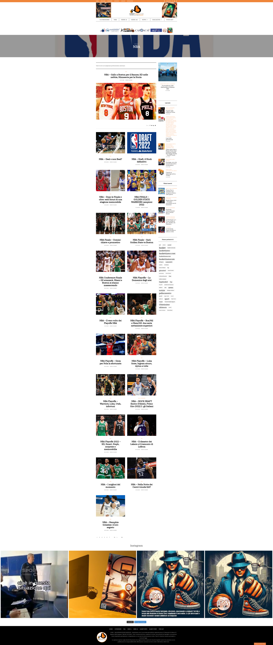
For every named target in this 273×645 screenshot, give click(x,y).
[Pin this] (155, 125)
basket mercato (171, 247)
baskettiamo (164, 251)
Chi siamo (103, 1)
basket (162, 248)
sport (167, 299)
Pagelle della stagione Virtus (170, 111)
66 (122, 537)
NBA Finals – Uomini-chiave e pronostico (110, 241)
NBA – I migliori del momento (110, 485)
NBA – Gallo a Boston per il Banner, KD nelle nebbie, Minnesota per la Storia (126, 76)
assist (169, 245)
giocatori (162, 270)
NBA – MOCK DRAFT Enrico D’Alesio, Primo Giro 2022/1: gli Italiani (141, 404)
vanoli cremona (162, 310)
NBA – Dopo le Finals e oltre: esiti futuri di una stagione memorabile (110, 199)
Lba (170, 276)
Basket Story (169, 197)
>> (117, 537)
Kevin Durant (168, 273)
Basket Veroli (173, 125)
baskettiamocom (165, 256)
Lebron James (162, 279)
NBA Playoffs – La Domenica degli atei (142, 279)
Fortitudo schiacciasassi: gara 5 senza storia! (170, 212)
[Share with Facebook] (150, 125)
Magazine (156, 19)
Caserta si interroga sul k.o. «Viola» (171, 174)
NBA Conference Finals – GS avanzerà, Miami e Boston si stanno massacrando (110, 281)
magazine (174, 197)
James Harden (171, 270)
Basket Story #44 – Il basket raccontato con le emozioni (171, 202)
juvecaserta (161, 273)
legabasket (163, 282)
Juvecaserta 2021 (169, 170)
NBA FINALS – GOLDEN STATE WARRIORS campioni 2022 (141, 200)
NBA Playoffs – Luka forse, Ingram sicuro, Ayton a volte (141, 363)
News (144, 19)
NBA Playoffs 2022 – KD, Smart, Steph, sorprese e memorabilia (110, 445)
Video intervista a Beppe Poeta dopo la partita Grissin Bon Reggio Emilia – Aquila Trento (171, 152)
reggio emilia (166, 296)
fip (168, 267)
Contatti (123, 1)
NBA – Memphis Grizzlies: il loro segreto (110, 525)
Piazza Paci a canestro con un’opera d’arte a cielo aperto (171, 192)
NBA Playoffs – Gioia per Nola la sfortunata (110, 362)
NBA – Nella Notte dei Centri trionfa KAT (141, 485)
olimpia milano (170, 290)
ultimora (163, 307)
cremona (166, 264)
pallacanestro (165, 293)
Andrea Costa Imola (170, 116)
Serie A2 (134, 19)
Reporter (116, 1)
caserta (160, 264)
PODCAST (169, 19)
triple (161, 302)
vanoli (170, 307)
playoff (160, 296)
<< (97, 537)
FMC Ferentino (169, 126)
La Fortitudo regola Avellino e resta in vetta (171, 230)
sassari (172, 296)
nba (165, 287)
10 (114, 537)
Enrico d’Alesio (162, 267)
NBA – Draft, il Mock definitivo (142, 160)
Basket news (165, 83)
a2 (160, 245)
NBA (115, 19)
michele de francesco (168, 284)
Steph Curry (173, 298)
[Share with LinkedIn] (153, 125)
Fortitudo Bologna (170, 216)
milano (160, 287)
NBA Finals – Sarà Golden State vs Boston (141, 241)
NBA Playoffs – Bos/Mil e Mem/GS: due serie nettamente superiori (141, 323)
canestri (169, 262)
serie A (161, 299)
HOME (111, 629)
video (172, 147)
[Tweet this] (152, 125)
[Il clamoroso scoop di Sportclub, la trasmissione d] (34, 584)
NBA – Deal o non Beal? (110, 159)
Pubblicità (109, 1)
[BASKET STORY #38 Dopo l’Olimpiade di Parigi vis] (102, 584)
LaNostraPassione (163, 276)
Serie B (175, 170)
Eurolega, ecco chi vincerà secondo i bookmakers (171, 164)
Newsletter (130, 1)
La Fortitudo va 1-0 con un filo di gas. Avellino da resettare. (171, 222)
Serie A (124, 19)
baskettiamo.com (167, 253)
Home (97, 1)
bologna (161, 262)
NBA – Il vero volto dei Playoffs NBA (110, 321)
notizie (162, 290)
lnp (171, 282)
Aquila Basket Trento (171, 117)
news (170, 287)
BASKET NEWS (143, 629)
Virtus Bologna (169, 109)
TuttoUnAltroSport (170, 302)
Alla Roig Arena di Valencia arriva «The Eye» (168, 87)
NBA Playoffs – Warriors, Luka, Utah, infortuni (110, 404)
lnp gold (160, 284)
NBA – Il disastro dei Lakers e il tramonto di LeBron (141, 444)
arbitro (164, 244)
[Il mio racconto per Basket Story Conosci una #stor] (170, 584)
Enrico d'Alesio (128, 80)
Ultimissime (104, 19)
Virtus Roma (169, 310)
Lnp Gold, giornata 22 (169, 138)
